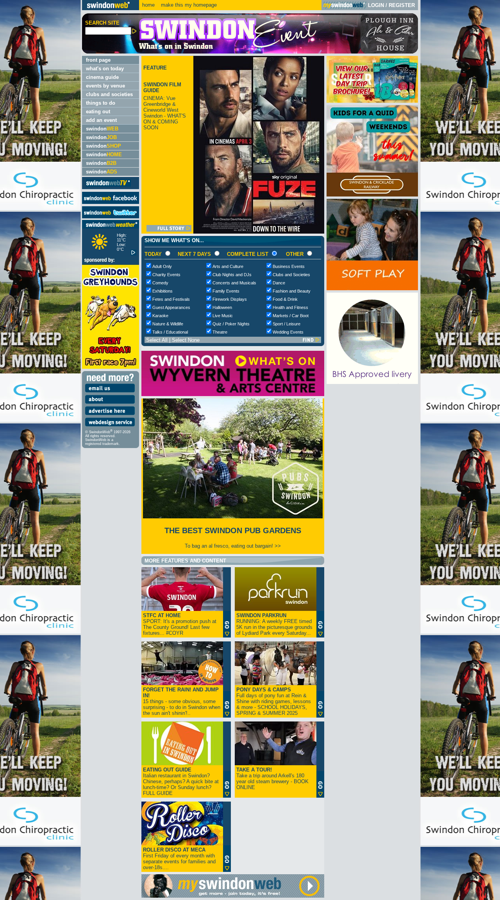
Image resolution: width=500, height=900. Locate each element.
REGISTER (402, 5)
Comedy (160, 282)
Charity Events (166, 274)
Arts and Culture (227, 266)
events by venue (105, 86)
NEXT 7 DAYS (194, 254)
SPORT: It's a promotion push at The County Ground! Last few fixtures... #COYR (179, 624)
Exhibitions (162, 291)
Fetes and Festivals (171, 299)
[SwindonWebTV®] (108, 186)
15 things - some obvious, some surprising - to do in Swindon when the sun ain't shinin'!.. (181, 701)
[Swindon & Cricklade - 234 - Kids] (372, 195)
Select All (157, 340)
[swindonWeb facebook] (110, 202)
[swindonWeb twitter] (110, 217)
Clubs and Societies (291, 274)
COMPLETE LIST (247, 254)
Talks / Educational (170, 332)
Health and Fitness (290, 307)
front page (98, 60)
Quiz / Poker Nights (231, 323)
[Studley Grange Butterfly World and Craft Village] (372, 288)
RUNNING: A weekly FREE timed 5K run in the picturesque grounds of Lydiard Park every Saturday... (274, 624)
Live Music (222, 315)
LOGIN (376, 5)
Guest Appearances (171, 307)
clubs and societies (109, 94)
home (148, 5)
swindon (102, 129)
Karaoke (160, 315)
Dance (279, 282)
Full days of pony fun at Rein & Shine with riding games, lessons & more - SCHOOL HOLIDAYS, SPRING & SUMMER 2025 (273, 701)
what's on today (105, 68)
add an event (101, 120)
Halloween (222, 307)
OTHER (295, 254)
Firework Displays (229, 299)
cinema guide (102, 77)
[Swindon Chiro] (40, 450)
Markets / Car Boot (291, 315)
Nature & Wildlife (167, 323)
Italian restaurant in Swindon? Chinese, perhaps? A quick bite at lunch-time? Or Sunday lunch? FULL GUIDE (181, 781)
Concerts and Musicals (234, 282)
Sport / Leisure (286, 323)
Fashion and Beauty (292, 291)
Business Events (289, 266)
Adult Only (162, 266)
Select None (186, 340)
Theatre (219, 332)
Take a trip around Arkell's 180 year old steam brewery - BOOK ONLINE (272, 778)
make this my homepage (188, 5)
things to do (100, 103)
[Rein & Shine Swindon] (372, 382)
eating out (98, 111)
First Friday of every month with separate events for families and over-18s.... (179, 858)
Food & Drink (285, 299)
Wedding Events (288, 332)
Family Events (225, 291)
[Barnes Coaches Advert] (372, 101)
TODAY (153, 254)
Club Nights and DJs (232, 274)
